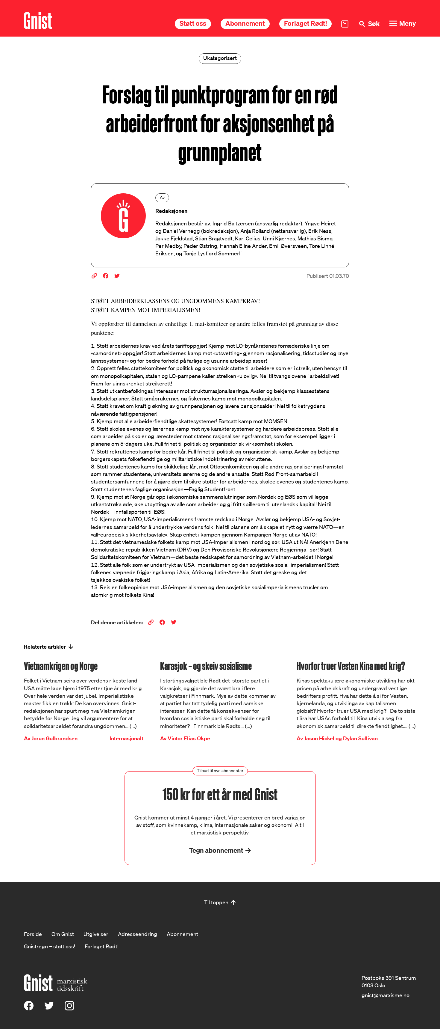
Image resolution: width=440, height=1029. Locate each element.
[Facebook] (29, 1008)
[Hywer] (38, 20)
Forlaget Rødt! (305, 23)
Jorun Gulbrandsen (54, 738)
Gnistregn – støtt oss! (49, 946)
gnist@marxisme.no (385, 995)
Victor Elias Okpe (189, 738)
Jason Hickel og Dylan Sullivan (341, 738)
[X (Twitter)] (49, 1008)
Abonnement (245, 23)
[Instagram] (69, 1008)
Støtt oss (193, 23)
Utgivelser (96, 934)
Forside (33, 934)
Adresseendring (137, 934)
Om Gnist (62, 934)
